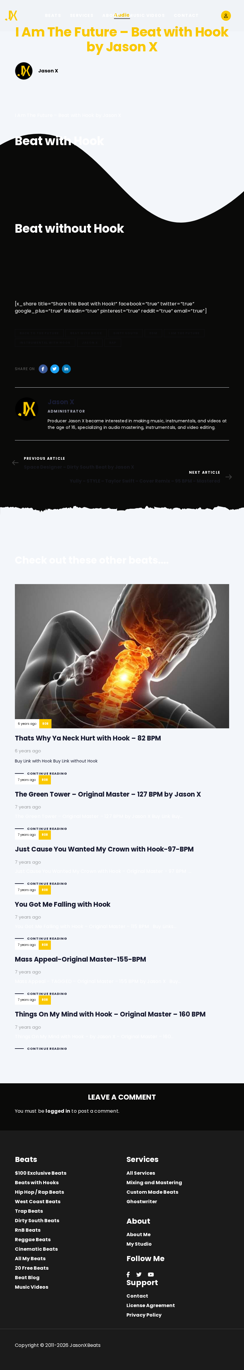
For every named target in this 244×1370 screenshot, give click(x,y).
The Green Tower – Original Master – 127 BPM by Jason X (122, 808)
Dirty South (125, 333)
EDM (153, 333)
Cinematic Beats (36, 1249)
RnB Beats (27, 1230)
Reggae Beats (33, 1239)
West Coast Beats (37, 1201)
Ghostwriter (141, 1201)
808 (45, 724)
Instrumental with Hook (45, 342)
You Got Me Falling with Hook (122, 918)
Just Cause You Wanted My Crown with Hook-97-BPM (122, 863)
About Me (138, 1234)
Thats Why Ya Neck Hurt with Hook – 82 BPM (122, 680)
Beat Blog (27, 1277)
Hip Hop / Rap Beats (39, 1192)
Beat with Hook (86, 333)
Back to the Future (39, 333)
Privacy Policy (144, 1315)
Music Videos (31, 1287)
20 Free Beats (32, 1268)
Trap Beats (29, 1211)
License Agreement (150, 1305)
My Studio (139, 1244)
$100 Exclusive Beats (40, 1173)
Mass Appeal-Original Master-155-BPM (122, 973)
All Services (140, 1173)
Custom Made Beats (152, 1192)
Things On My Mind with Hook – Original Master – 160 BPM (122, 1028)
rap (112, 342)
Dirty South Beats (37, 1220)
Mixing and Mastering (154, 1182)
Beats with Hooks (37, 1182)
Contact (137, 1296)
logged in (58, 1111)
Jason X (90, 342)
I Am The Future (184, 333)
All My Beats (30, 1258)
